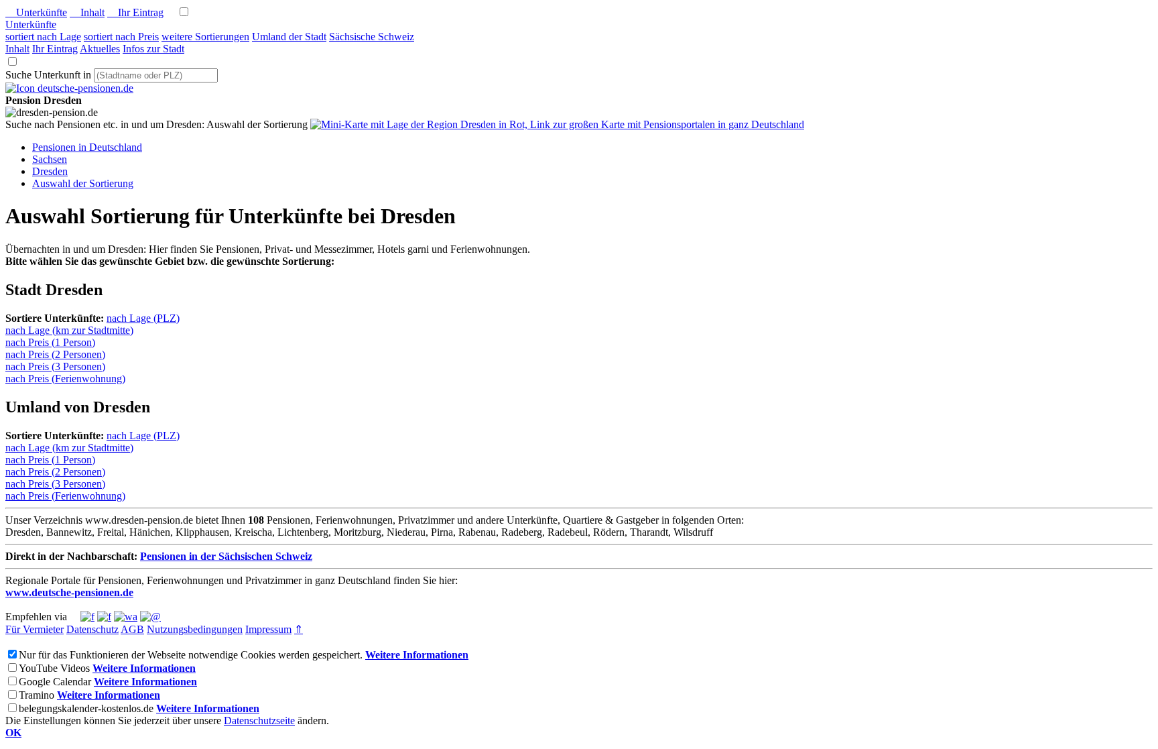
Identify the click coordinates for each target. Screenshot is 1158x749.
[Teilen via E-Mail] (150, 616)
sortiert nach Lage (43, 36)
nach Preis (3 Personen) (55, 366)
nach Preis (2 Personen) (55, 354)
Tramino (36, 695)
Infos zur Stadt (153, 48)
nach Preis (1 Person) (50, 342)
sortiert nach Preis (121, 36)
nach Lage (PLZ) (143, 318)
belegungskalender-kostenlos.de (86, 708)
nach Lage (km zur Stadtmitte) (69, 330)
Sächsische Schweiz (371, 36)
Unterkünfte (36, 12)
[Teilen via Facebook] (87, 616)
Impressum (268, 629)
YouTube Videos (54, 668)
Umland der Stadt (289, 36)
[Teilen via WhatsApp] (125, 616)
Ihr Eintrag (135, 12)
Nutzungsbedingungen (195, 629)
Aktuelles (100, 48)
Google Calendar (55, 681)
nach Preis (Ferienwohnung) (65, 378)
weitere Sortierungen (205, 36)
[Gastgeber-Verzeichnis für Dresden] (69, 88)
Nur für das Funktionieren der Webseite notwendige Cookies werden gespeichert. (191, 654)
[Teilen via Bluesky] (104, 616)
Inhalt (87, 12)
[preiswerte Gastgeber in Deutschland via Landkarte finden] (557, 124)
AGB (132, 629)
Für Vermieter (34, 629)
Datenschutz (92, 629)
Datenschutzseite (259, 720)
